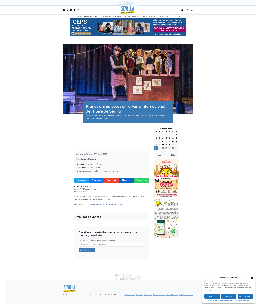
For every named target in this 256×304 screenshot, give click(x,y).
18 (159, 144)
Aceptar (212, 296)
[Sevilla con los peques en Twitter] (67, 10)
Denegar (229, 296)
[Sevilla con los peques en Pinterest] (71, 10)
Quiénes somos (129, 295)
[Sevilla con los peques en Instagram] (78, 10)
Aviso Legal (246, 300)
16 (176, 141)
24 (156, 148)
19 (163, 144)
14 (169, 141)
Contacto (176, 16)
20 (166, 144)
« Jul (159, 155)
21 (169, 144)
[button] (252, 278)
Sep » (173, 155)
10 (156, 141)
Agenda (78, 16)
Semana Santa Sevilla (92, 16)
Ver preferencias (245, 296)
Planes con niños (131, 16)
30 (176, 148)
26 (163, 148)
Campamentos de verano (112, 16)
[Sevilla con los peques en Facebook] (64, 10)
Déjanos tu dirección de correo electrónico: (97, 241)
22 (173, 144)
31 (156, 151)
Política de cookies (213, 300)
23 (176, 144)
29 (173, 148)
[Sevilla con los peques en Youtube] (75, 10)
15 (173, 141)
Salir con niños (149, 16)
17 (156, 144)
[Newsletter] (187, 10)
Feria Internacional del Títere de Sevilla (105, 204)
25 (159, 148)
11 (159, 141)
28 (170, 148)
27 (166, 148)
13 (166, 141)
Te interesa (164, 16)
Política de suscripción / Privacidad (231, 300)
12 (163, 141)
